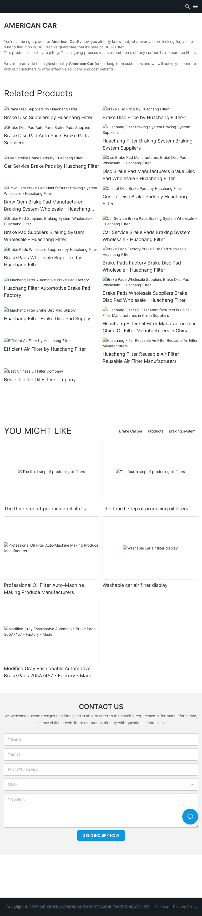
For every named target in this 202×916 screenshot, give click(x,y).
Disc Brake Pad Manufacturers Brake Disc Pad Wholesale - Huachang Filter (149, 175)
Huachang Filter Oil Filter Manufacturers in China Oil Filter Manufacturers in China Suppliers (150, 327)
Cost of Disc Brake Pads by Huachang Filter (145, 200)
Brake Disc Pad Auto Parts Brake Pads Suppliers (46, 139)
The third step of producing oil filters (45, 508)
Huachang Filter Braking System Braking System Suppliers (148, 144)
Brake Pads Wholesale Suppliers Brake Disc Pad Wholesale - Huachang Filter (145, 296)
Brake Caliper (130, 431)
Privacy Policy (185, 906)
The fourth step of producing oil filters (145, 508)
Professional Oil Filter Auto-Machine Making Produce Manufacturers (44, 588)
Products (155, 431)
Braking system (182, 431)
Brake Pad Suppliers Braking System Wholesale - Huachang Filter (44, 236)
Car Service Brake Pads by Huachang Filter (51, 166)
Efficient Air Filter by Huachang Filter (45, 349)
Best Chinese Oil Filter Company (40, 379)
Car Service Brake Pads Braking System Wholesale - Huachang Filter (147, 236)
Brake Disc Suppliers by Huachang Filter (48, 117)
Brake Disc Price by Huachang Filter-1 (144, 117)
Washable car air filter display (135, 585)
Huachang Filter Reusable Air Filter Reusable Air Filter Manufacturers (141, 357)
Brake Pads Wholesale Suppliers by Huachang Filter (42, 261)
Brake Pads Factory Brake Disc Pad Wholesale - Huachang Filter (142, 266)
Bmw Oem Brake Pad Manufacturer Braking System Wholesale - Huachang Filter (47, 205)
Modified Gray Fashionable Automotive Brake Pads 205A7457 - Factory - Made (48, 672)
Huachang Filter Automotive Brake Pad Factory (47, 291)
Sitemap (161, 906)
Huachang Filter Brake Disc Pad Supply (47, 318)
